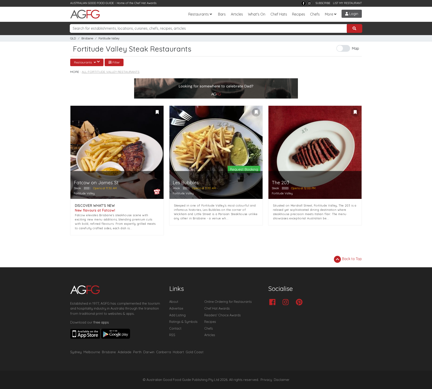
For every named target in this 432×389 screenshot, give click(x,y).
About (173, 302)
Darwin (148, 352)
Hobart (178, 352)
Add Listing (177, 315)
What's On (256, 14)
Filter (116, 62)
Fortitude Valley (109, 38)
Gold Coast (194, 352)
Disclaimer (282, 380)
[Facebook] (303, 3)
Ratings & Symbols (183, 322)
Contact (175, 328)
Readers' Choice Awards (222, 315)
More (329, 14)
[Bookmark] (157, 112)
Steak (77, 188)
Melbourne (91, 352)
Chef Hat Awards (145, 3)
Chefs (315, 14)
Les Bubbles (186, 182)
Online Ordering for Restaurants (228, 302)
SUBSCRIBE (322, 3)
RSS (172, 335)
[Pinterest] (300, 302)
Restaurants (198, 14)
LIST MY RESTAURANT (347, 3)
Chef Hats (278, 14)
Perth (137, 352)
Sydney (76, 352)
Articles (237, 14)
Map (355, 48)
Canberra (163, 352)
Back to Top (351, 258)
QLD (73, 38)
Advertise (176, 308)
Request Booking (244, 169)
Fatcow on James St (96, 182)
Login (353, 13)
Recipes (298, 14)
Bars (222, 14)
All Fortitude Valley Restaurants (111, 72)
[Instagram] (309, 3)
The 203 (280, 182)
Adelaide (124, 352)
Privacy (266, 380)
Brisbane (87, 38)
